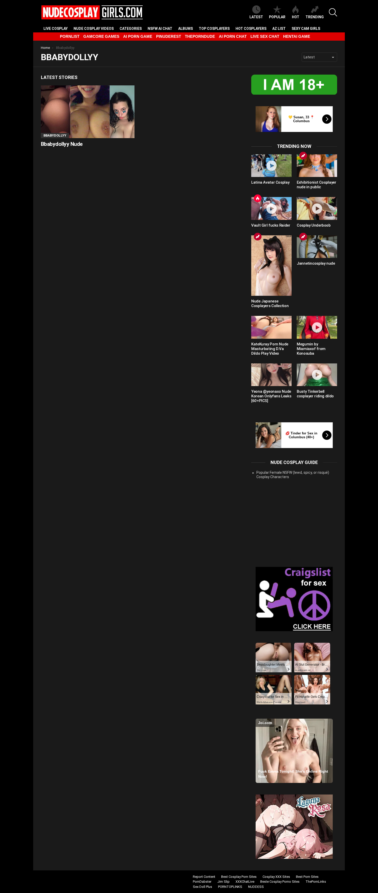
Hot (295, 17)
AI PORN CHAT (233, 36)
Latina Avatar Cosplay (270, 182)
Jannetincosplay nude (316, 263)
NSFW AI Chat (160, 28)
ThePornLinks (315, 881)
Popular (277, 17)
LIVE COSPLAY (55, 28)
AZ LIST (279, 28)
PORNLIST (69, 36)
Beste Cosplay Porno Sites (280, 881)
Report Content (204, 877)
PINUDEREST (168, 36)
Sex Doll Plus (202, 887)
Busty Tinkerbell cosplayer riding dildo (315, 393)
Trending (314, 17)
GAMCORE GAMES (101, 36)
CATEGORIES (131, 28)
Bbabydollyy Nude (62, 144)
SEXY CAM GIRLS (306, 28)
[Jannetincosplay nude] (317, 246)
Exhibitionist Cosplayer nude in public (316, 184)
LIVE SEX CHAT (264, 36)
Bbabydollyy (54, 135)
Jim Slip (223, 881)
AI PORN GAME (137, 36)
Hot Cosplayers (251, 28)
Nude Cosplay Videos (94, 28)
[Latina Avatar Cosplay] (271, 165)
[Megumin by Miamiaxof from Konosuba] (317, 327)
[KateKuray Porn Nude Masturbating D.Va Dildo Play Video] (271, 327)
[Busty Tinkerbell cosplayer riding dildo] (317, 374)
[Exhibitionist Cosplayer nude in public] (317, 165)
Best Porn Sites (307, 877)
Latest (256, 17)
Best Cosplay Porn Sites (239, 877)
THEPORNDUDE (200, 36)
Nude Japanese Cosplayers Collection (270, 303)
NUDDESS (256, 887)
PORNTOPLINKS (230, 887)
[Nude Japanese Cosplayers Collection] (271, 265)
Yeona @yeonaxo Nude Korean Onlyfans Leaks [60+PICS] (271, 396)
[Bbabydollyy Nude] (87, 111)
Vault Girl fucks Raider (270, 225)
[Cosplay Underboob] (317, 208)
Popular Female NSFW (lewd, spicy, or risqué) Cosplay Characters (292, 474)
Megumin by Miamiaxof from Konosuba (311, 349)
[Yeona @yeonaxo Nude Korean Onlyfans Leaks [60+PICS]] (271, 374)
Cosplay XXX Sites (276, 877)
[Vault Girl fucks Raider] (271, 208)
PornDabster (202, 881)
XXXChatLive (245, 881)
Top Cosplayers (214, 28)
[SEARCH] (333, 12)
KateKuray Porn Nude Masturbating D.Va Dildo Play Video (269, 349)
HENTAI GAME (296, 36)
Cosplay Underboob (314, 225)
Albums (185, 28)
